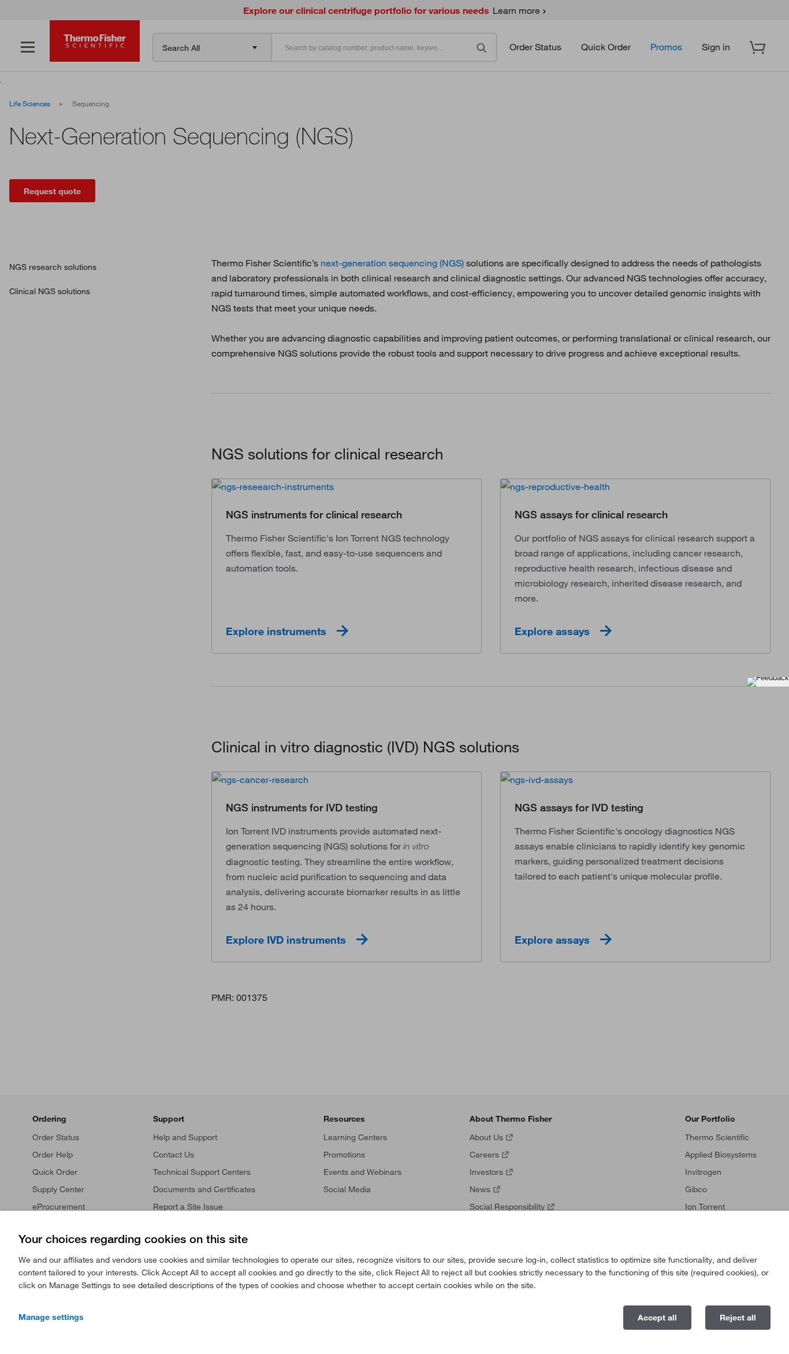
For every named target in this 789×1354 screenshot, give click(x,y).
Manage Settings (51, 1317)
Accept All (657, 1317)
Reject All (738, 1317)
